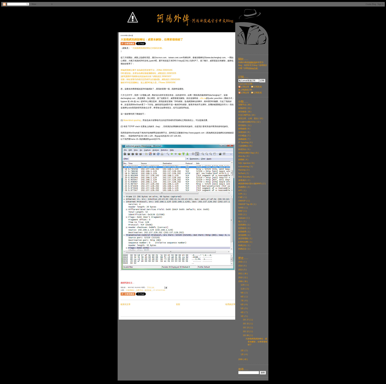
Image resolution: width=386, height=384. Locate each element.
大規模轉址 (130, 290)
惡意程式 (242, 228)
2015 (240, 262)
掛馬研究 (242, 108)
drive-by (242, 156)
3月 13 (246, 327)
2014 (240, 266)
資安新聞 (242, 235)
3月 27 (246, 320)
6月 (242, 304)
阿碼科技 (252, 62)
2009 (240, 281)
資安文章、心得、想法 (248, 118)
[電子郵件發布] (165, 287)
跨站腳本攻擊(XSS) (247, 122)
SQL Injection (244, 163)
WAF (240, 211)
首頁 (178, 304)
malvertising (243, 166)
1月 (242, 354)
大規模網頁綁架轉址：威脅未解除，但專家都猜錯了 (152, 39)
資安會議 (242, 112)
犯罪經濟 (242, 232)
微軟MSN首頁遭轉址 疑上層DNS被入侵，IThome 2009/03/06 (148, 82)
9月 (242, 293)
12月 (243, 285)
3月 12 (246, 331)
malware (242, 218)
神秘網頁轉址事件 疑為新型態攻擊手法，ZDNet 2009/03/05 (146, 70)
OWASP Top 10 (245, 204)
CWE (240, 197)
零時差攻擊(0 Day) (246, 153)
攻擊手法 (140, 290)
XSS (240, 214)
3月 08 (246, 335)
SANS (241, 208)
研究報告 (242, 125)
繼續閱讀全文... (127, 283)
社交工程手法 (244, 115)
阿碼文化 (242, 245)
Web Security (244, 177)
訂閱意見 (257, 87)
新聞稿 (241, 159)
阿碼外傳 (242, 62)
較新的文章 (125, 304)
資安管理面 (243, 238)
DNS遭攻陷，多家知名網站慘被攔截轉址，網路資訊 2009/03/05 (148, 73)
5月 (242, 308)
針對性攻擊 (243, 242)
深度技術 (242, 132)
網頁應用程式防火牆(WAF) (250, 183)
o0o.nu (203, 98)
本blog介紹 (253, 68)
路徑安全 (148, 290)
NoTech (241, 173)
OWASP (242, 201)
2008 (240, 359)
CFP (240, 194)
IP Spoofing (159, 290)
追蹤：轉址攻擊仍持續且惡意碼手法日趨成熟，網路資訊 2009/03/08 (150, 79)
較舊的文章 (230, 304)
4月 (242, 312)
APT (240, 190)
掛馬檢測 (242, 129)
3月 (242, 316)
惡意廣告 (242, 225)
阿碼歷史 (242, 187)
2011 (240, 273)
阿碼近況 (242, 249)
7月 (242, 300)
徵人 (240, 221)
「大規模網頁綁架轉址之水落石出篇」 (147, 48)
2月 (242, 350)
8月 (242, 297)
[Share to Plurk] (128, 43)
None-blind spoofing (132, 120)
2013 (240, 270)
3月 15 (246, 323)
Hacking (242, 170)
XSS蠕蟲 (242, 135)
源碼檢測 (242, 139)
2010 (240, 277)
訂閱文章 (245, 87)
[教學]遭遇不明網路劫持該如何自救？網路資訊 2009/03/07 (146, 76)
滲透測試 (242, 180)
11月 (243, 289)
